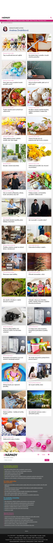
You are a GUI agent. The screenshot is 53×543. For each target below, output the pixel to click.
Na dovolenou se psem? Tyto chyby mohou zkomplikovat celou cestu (19, 525)
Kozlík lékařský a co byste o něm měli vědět (14, 473)
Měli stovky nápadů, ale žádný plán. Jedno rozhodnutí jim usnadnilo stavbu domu (22, 494)
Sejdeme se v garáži (9, 510)
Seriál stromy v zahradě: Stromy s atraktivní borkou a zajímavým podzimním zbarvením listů (24, 476)
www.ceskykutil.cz (8, 482)
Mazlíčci (27, 20)
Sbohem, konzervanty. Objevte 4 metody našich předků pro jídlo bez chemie (21, 521)
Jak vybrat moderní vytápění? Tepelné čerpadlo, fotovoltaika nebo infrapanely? (21, 491)
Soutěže (43, 535)
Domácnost (9, 20)
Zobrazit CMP (40, 541)
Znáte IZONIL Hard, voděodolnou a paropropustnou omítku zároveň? (19, 503)
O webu (43, 454)
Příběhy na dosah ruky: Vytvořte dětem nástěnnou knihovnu (17, 518)
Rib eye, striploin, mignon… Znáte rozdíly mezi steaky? (16, 523)
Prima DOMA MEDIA (20, 535)
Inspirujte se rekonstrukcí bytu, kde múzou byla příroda (16, 508)
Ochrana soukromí (29, 541)
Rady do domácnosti (37, 218)
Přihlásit (47, 460)
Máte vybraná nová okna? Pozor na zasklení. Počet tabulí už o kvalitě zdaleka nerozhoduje (24, 488)
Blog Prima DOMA (33, 535)
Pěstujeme (8, 163)
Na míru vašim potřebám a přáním (12, 489)
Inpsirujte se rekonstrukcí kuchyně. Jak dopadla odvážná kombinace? (19, 504)
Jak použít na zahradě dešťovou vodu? (13, 474)
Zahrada (15, 20)
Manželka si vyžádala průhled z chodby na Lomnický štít (16, 506)
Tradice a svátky (11, 53)
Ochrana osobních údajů (14, 541)
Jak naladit (29, 537)
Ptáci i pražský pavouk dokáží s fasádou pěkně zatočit (16, 493)
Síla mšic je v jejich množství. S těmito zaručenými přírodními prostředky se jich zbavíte (23, 478)
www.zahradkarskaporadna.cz (11, 467)
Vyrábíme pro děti (38, 298)
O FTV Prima (16, 537)
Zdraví (31, 20)
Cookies (35, 541)
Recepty (35, 20)
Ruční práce (37, 245)
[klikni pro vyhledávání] (51, 18)
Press (21, 537)
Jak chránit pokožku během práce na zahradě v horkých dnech (18, 469)
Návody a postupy (11, 272)
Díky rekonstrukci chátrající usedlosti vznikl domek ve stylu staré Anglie (20, 501)
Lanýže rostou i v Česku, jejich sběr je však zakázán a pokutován (18, 471)
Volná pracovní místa (40, 537)
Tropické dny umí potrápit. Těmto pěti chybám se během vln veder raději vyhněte (22, 516)
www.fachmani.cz (8, 499)
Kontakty (27, 535)
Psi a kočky (8, 218)
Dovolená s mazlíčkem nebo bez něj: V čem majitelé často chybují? (19, 520)
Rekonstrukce (35, 326)
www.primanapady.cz (9, 514)
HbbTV (33, 537)
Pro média (39, 535)
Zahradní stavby (10, 326)
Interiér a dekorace (36, 272)
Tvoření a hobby (21, 20)
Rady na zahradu (10, 382)
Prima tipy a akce (42, 20)
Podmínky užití (22, 541)
